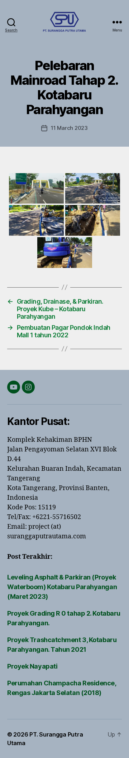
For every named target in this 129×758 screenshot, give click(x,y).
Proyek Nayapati (32, 666)
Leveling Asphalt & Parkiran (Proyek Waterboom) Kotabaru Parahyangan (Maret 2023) (62, 586)
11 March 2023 (69, 127)
